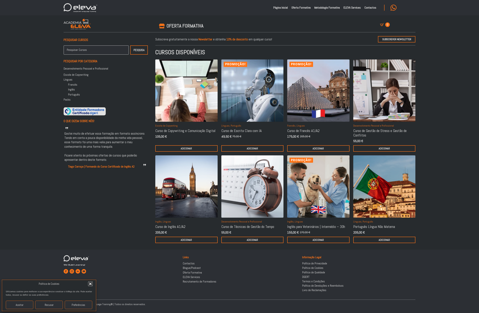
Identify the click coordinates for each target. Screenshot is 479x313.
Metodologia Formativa (327, 8)
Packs (67, 100)
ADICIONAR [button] (186, 148)
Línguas (68, 80)
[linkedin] (78, 271)
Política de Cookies (312, 268)
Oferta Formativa (301, 8)
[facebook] (66, 271)
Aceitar (19, 305)
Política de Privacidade (314, 263)
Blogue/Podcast (192, 268)
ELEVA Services (352, 8)
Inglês (71, 89)
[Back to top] (471, 305)
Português (74, 95)
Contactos (370, 8)
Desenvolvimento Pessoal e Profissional (86, 68)
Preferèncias (78, 305)
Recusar (49, 305)
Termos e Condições (313, 281)
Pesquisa (139, 50)
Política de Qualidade (313, 272)
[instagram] (72, 271)
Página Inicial (280, 8)
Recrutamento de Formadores (199, 281)
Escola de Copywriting (76, 75)
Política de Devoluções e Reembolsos (323, 286)
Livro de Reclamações (314, 290)
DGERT (305, 277)
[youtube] (84, 271)
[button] (90, 284)
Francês (72, 85)
